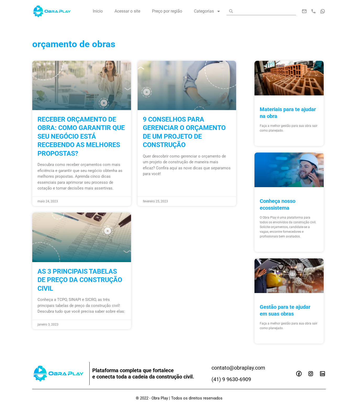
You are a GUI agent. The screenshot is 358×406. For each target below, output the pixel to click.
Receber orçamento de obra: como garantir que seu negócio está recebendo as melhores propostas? (81, 136)
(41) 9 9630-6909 (231, 379)
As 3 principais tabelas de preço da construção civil (79, 280)
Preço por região (167, 11)
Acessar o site (127, 11)
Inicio (98, 11)
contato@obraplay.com (238, 368)
